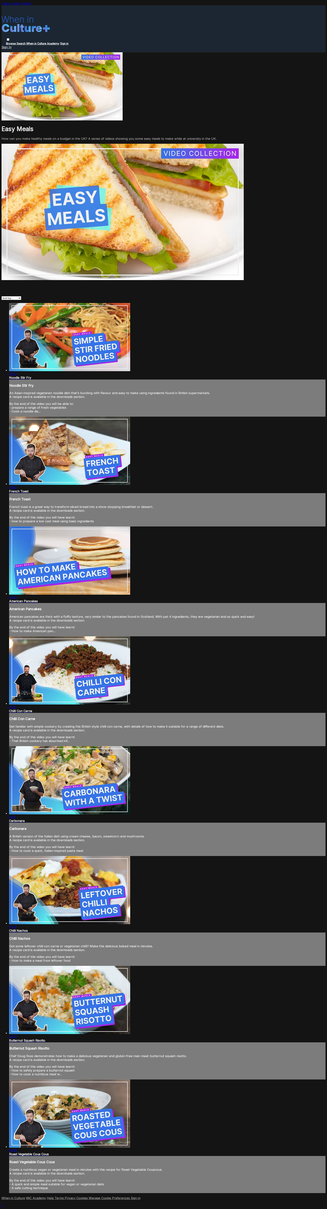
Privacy (70, 1198)
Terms (60, 1198)
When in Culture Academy (42, 43)
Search (21, 43)
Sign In (7, 47)
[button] (8, 39)
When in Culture (13, 1198)
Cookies (82, 1198)
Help (51, 1198)
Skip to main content (16, 3)
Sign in (64, 43)
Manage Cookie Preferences (110, 1198)
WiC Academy (36, 1198)
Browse (11, 43)
